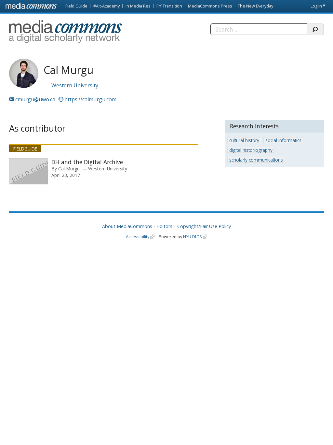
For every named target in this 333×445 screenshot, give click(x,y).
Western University (74, 85)
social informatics (283, 140)
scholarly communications (256, 160)
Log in (316, 6)
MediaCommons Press (210, 6)
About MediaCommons (127, 226)
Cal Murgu (69, 168)
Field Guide (76, 6)
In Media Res (138, 6)
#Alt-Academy (106, 6)
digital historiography (251, 150)
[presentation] (28, 171)
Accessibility (137, 236)
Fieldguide (25, 149)
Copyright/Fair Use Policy (204, 226)
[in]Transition (169, 6)
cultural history (244, 140)
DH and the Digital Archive (87, 161)
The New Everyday (255, 6)
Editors (164, 226)
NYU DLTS (192, 236)
